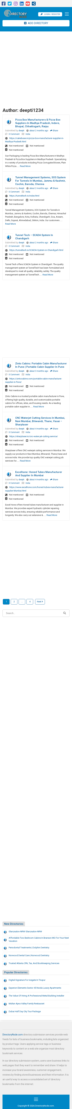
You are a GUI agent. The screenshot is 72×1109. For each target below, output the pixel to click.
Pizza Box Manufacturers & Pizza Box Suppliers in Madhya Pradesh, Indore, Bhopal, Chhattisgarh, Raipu (37, 123)
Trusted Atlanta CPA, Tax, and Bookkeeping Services (34, 963)
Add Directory (37, 23)
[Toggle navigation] (65, 14)
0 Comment (14, 134)
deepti (21, 130)
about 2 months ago (38, 130)
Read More (25, 166)
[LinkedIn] (22, 4)
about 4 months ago (38, 429)
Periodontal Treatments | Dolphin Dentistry (29, 947)
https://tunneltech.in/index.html (24, 195)
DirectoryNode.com (13, 1034)
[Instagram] (16, 4)
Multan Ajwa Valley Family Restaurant (26, 1003)
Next (39, 601)
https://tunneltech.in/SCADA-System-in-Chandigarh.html (36, 250)
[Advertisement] (36, 69)
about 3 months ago (38, 371)
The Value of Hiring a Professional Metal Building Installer (36, 995)
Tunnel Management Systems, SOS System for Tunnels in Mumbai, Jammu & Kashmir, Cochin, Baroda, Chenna (40, 181)
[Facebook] (4, 4)
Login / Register (52, 14)
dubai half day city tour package (25, 1011)
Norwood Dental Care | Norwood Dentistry (29, 955)
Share (55, 130)
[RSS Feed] (34, 4)
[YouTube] (28, 4)
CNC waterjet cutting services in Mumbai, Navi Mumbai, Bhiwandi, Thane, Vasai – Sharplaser (40, 421)
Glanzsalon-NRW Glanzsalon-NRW (25, 931)
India (28, 134)
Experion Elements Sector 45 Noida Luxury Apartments (35, 988)
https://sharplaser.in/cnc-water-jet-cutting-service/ (33, 436)
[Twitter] (10, 4)
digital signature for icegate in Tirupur (27, 980)
